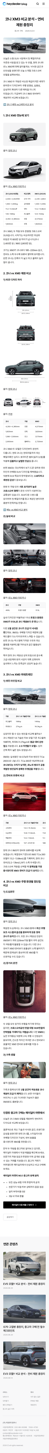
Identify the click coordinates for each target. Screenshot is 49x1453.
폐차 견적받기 (7, 1405)
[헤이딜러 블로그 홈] (15, 3)
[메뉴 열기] (43, 3)
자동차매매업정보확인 (10, 1439)
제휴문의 (33, 1405)
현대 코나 (12, 150)
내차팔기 (6, 1401)
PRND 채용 (34, 1401)
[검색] (37, 3)
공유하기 (10, 1217)
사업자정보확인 (39, 1436)
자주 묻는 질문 (35, 1397)
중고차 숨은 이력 (8, 1409)
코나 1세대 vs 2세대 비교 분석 (20, 104)
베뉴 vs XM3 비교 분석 (17, 509)
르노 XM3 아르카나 (17, 186)
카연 (10, 414)
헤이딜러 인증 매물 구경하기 (23, 1205)
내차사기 (6, 1397)
